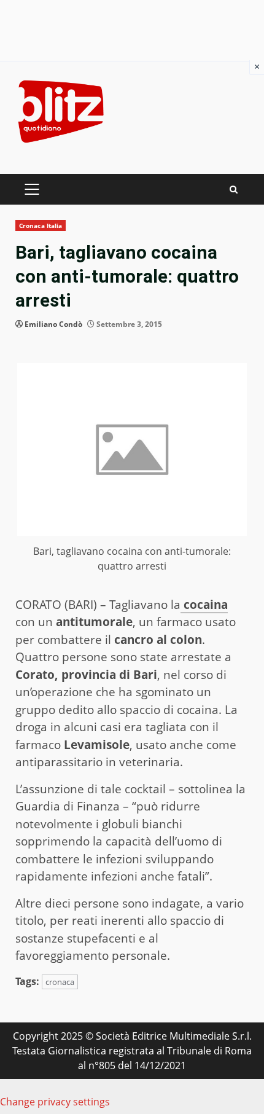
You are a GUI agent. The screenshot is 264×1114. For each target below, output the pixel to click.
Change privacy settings (55, 1101)
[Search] (234, 190)
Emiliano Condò (53, 324)
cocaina (204, 605)
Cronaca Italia (40, 225)
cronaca (59, 981)
